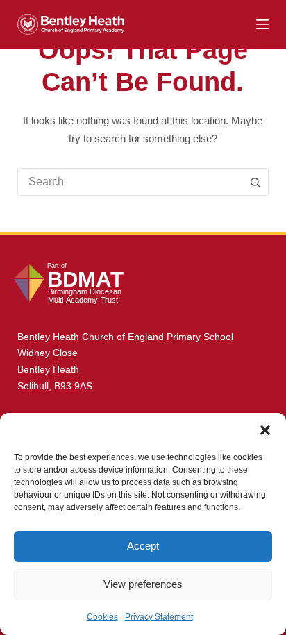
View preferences (143, 584)
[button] (265, 430)
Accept (143, 546)
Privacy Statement (159, 617)
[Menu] (262, 24)
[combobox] (130, 182)
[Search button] (255, 182)
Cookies (102, 617)
